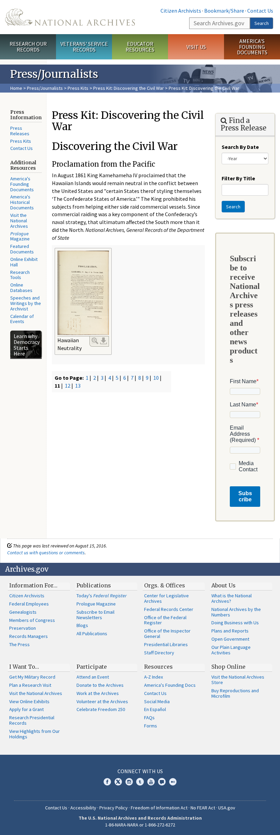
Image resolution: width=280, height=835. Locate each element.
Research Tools (20, 275)
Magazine (20, 236)
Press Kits (78, 88)
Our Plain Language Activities (231, 650)
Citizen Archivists (180, 10)
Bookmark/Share (224, 10)
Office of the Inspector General (167, 633)
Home (16, 88)
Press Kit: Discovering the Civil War (128, 88)
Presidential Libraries (166, 644)
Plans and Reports (230, 631)
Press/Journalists (45, 88)
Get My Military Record (32, 677)
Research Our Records (28, 46)
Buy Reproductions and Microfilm (235, 693)
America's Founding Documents (252, 47)
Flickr (173, 782)
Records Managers (28, 636)
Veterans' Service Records (84, 46)
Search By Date (240, 146)
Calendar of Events (22, 319)
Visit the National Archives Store (237, 679)
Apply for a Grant (26, 709)
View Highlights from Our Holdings (34, 734)
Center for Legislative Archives (166, 598)
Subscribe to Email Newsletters (95, 615)
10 (156, 377)
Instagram (129, 782)
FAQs (149, 717)
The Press (19, 644)
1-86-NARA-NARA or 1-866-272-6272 (140, 825)
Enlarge (95, 340)
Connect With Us (140, 771)
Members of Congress (32, 620)
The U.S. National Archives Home (70, 17)
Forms (150, 726)
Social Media (157, 701)
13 (78, 385)
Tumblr (140, 782)
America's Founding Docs (170, 685)
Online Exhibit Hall (24, 262)
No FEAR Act (203, 808)
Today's (101, 596)
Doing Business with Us (235, 623)
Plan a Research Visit (30, 685)
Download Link (103, 340)
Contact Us (260, 10)
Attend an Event (92, 677)
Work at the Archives (97, 693)
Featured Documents (22, 249)
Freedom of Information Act (159, 808)
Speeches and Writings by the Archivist (25, 303)
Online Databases (21, 287)
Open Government (230, 639)
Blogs (82, 625)
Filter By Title (238, 178)
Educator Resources (140, 46)
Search (261, 23)
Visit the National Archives (19, 220)
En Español (155, 709)
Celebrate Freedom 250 (100, 709)
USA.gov (226, 808)
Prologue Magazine (96, 604)
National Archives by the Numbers (236, 612)
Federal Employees (29, 604)
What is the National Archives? (231, 598)
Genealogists (23, 612)
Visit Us (196, 46)
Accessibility (83, 808)
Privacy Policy (113, 808)
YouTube (151, 782)
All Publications (91, 633)
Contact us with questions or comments (46, 552)
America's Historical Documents (22, 202)
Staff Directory (159, 653)
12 (67, 385)
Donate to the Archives (100, 685)
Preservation (22, 628)
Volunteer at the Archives (102, 701)
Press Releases (19, 131)
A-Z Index (153, 677)
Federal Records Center (168, 609)
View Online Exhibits (29, 701)
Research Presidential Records (31, 720)
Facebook (107, 782)
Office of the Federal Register (165, 620)
